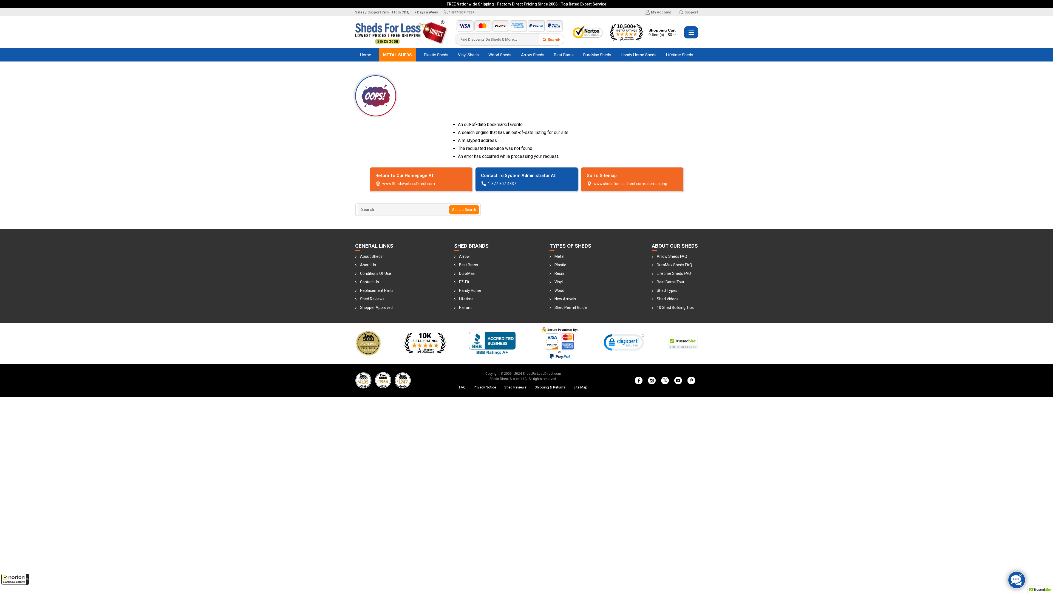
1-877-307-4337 (461, 12)
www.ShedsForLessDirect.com (408, 183)
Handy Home (470, 290)
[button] (15, 579)
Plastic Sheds (436, 54)
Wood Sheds (499, 54)
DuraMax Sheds (597, 54)
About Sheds (371, 256)
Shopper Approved (376, 307)
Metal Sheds (397, 54)
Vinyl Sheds (468, 54)
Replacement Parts (377, 290)
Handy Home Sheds (638, 54)
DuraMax (467, 273)
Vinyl (558, 282)
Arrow (464, 256)
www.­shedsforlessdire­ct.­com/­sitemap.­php (630, 183)
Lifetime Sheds (679, 54)
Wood (559, 290)
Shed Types (667, 290)
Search (554, 39)
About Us (368, 265)
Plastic (560, 265)
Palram (465, 307)
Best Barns (564, 54)
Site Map (580, 387)
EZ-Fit (464, 282)
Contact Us (369, 282)
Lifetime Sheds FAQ (674, 273)
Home (365, 54)
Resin (559, 273)
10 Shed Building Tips (675, 307)
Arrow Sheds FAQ (672, 256)
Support (691, 12)
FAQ (462, 387)
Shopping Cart (662, 32)
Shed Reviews (372, 299)
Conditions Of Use (375, 273)
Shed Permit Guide (570, 307)
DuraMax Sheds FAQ (674, 265)
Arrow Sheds (532, 54)
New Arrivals (565, 299)
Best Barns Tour (670, 282)
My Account (661, 12)
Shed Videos (667, 299)
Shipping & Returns (550, 387)
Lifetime (466, 299)
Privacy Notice (485, 387)
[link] (624, 343)
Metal (559, 256)
